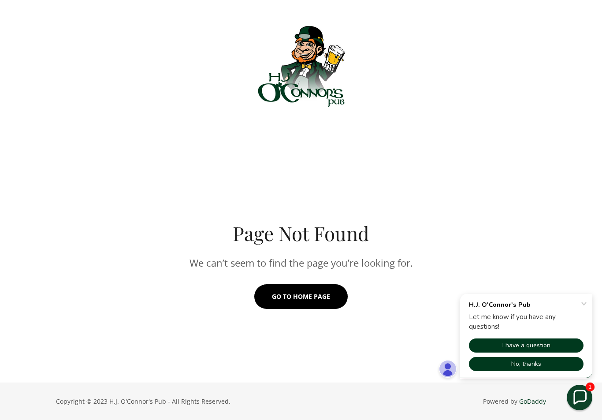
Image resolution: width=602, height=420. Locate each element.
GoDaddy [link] (532, 401)
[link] (301, 68)
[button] (579, 397)
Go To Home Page (301, 296)
